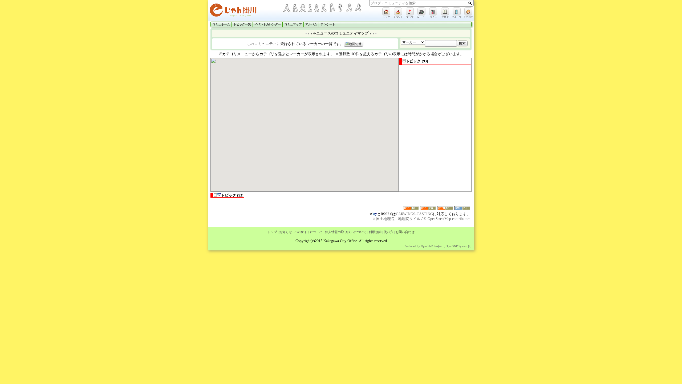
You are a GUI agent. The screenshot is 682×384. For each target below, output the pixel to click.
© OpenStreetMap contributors (447, 219)
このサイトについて (308, 232)
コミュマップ (293, 24)
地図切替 (355, 44)
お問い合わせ (405, 232)
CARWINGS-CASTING (414, 214)
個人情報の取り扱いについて (346, 232)
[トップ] (386, 11)
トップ (272, 232)
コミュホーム (221, 24)
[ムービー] (421, 11)
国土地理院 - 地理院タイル (398, 219)
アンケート (327, 24)
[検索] (470, 3)
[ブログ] (445, 11)
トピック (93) (417, 61)
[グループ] (457, 11)
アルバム (311, 24)
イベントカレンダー (267, 24)
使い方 (388, 232)
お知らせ (285, 232)
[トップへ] (245, 11)
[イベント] (398, 11)
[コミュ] (433, 11)
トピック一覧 (242, 24)
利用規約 (375, 232)
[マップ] (410, 11)
